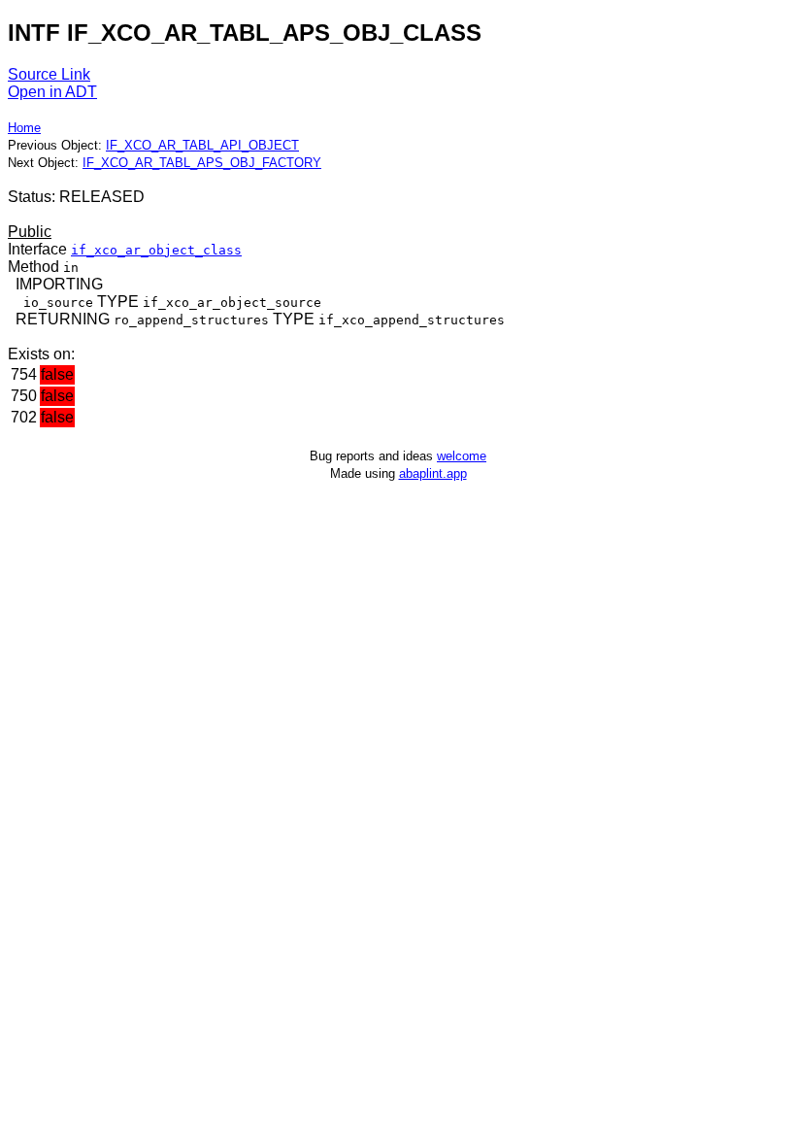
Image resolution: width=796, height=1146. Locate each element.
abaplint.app (433, 473)
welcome (461, 456)
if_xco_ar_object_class (156, 250)
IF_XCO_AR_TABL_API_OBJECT (202, 145)
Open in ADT (52, 92)
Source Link (49, 74)
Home (24, 127)
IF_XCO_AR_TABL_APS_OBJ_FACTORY (202, 162)
